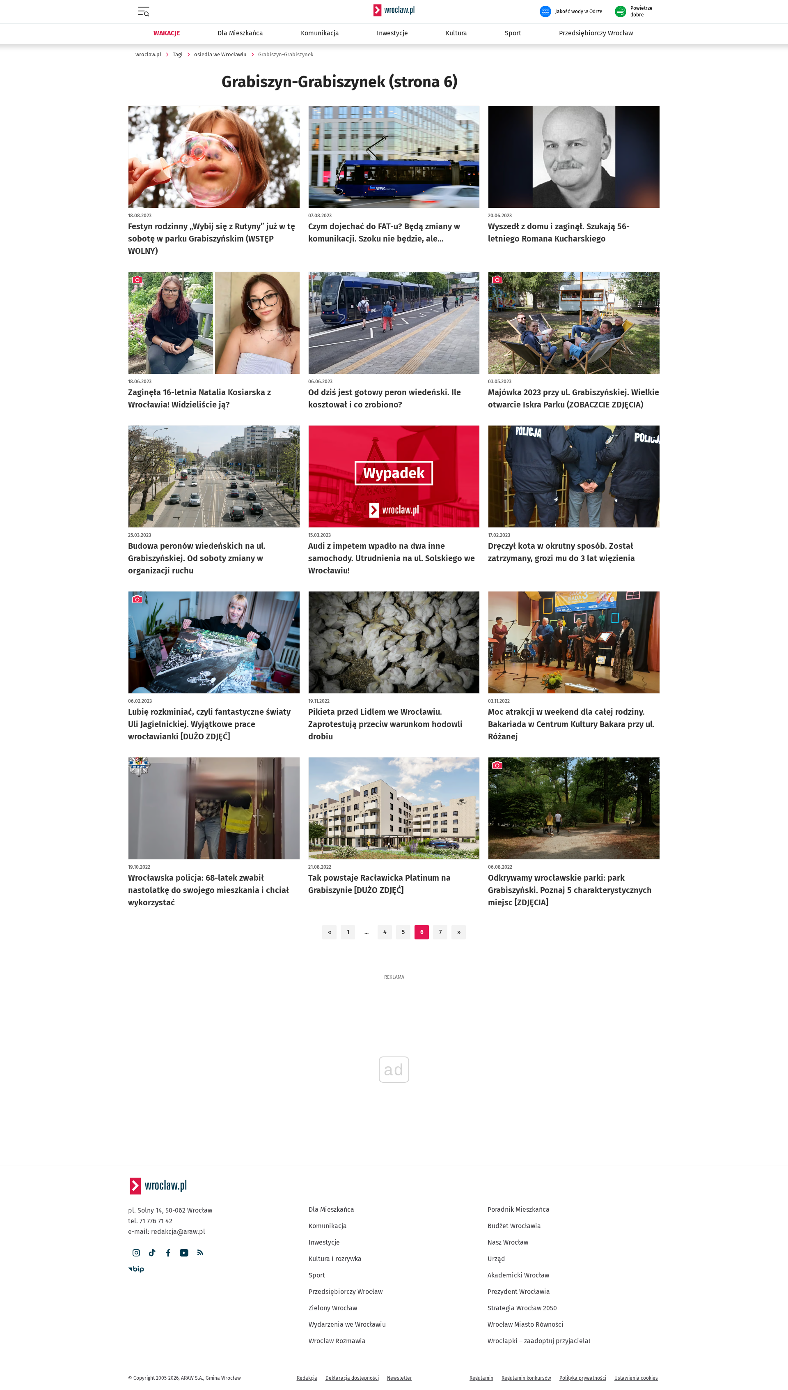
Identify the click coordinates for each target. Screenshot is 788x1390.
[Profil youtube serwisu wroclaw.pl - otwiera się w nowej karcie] (184, 1253)
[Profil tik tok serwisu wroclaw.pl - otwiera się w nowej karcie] (152, 1253)
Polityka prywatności (582, 1378)
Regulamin (481, 1378)
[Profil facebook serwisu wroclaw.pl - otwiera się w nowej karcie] (168, 1253)
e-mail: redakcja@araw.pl (166, 1232)
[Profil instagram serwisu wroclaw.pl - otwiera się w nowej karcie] (136, 1253)
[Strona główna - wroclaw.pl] (394, 10)
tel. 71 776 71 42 (150, 1221)
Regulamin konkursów (526, 1378)
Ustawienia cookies (636, 1378)
